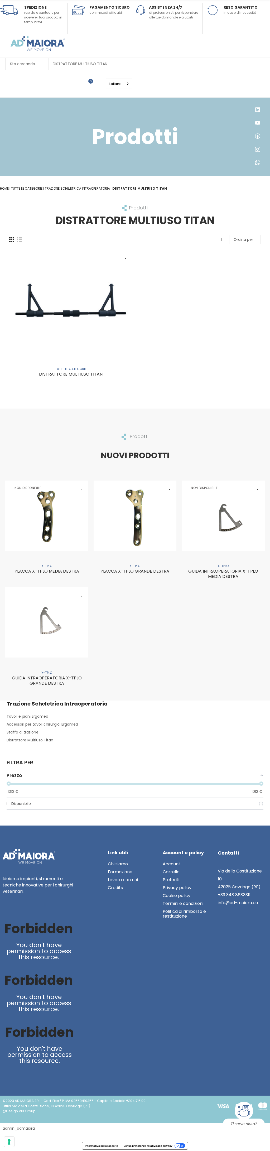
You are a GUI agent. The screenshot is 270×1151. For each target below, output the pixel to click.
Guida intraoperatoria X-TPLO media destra (223, 573)
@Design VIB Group (19, 1111)
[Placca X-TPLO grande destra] (135, 516)
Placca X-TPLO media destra (47, 571)
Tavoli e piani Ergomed (27, 716)
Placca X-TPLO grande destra (134, 571)
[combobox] (119, 84)
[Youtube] (18, 910)
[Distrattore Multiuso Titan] (70, 301)
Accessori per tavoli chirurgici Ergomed (42, 724)
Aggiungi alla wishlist (126, 256)
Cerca (123, 64)
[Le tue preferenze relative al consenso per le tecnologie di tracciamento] (9, 1142)
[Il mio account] (98, 83)
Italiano (115, 83)
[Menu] (103, 84)
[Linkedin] (7, 910)
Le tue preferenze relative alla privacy (148, 1145)
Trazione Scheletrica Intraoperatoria (57, 704)
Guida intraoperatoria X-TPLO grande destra (47, 680)
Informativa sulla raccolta (101, 1145)
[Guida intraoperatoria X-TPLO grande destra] (46, 622)
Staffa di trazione (22, 732)
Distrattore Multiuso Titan (80, 63)
